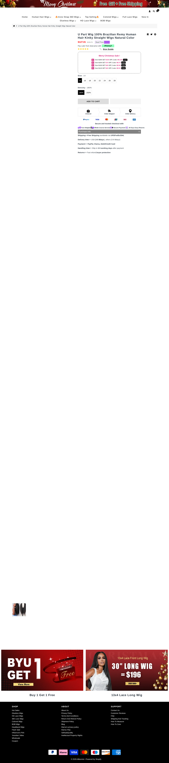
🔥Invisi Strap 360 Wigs (67, 17)
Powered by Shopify (93, 759)
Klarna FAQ (65, 730)
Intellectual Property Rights (71, 735)
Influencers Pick (18, 733)
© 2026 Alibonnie (77, 759)
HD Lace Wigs (87, 21)
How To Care (116, 724)
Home (25, 17)
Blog (63, 724)
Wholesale (16, 738)
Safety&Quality (67, 733)
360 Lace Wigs (18, 719)
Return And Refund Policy (71, 719)
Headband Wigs (18, 727)
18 (90, 81)
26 (110, 81)
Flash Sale (16, 730)
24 (105, 81)
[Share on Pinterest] (155, 34)
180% (81, 93)
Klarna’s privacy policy (70, 727)
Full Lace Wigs (130, 17)
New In (145, 17)
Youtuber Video (18, 735)
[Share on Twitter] (151, 34)
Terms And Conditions (69, 716)
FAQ (112, 716)
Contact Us (115, 710)
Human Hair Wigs (41, 17)
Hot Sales (15, 710)
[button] (83, 49)
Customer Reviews (118, 713)
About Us (65, 710)
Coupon (15, 741)
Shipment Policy (67, 721)
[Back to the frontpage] (14, 26)
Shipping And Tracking (119, 719)
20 (95, 81)
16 (85, 81)
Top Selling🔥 (92, 17)
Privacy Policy (66, 713)
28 (115, 81)
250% (88, 93)
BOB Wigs (105, 21)
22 (100, 81)
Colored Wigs (110, 17)
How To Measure (117, 721)
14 (80, 81)
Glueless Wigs (67, 21)
